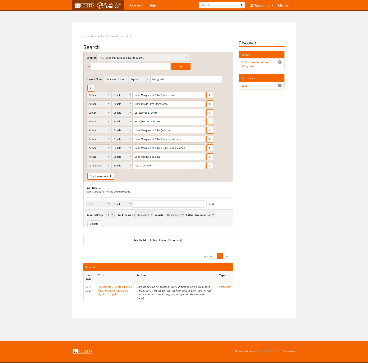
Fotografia (225, 286)
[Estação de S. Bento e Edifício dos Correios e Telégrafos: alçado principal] (115, 290)
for (88, 66)
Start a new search (101, 176)
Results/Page (95, 215)
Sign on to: (262, 5)
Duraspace (289, 351)
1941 (244, 85)
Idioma (283, 5)
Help (152, 5)
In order (159, 215)
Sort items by (126, 215)
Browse (135, 5)
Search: (91, 57)
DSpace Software (245, 351)
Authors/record (196, 215)
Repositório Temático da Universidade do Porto (108, 36)
